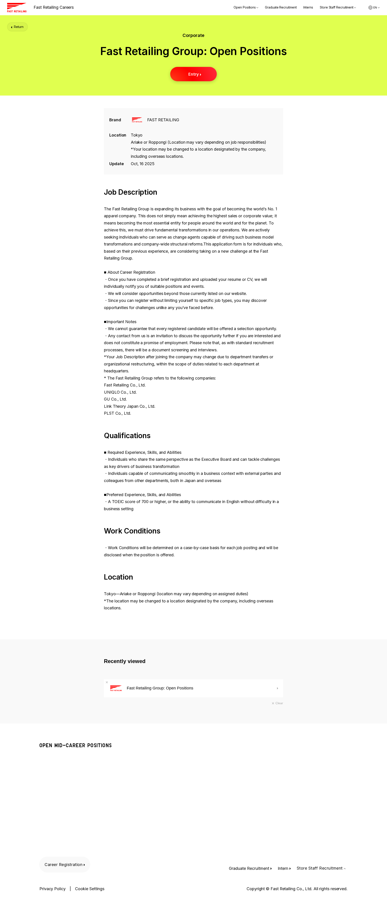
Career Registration (63, 864)
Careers (54, 7)
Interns (308, 7)
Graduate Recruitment (281, 7)
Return (19, 27)
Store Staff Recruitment (336, 7)
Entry (193, 74)
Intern (283, 868)
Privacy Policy (52, 889)
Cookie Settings (89, 889)
